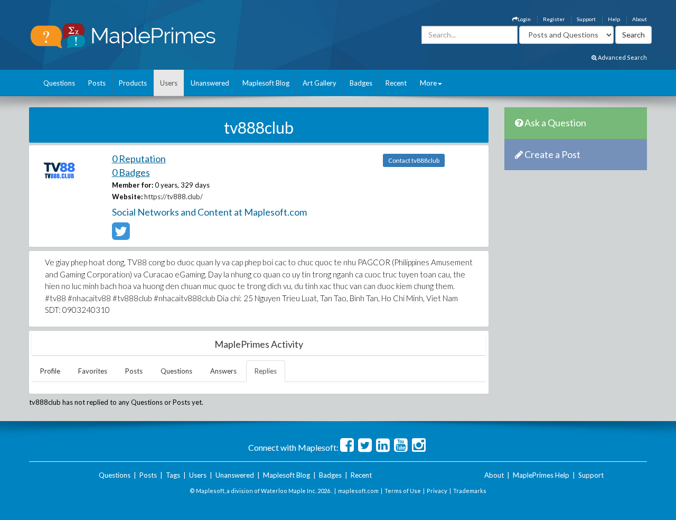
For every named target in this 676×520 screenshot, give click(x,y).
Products (133, 83)
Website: (127, 196)
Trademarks (469, 490)
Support (586, 19)
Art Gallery (319, 83)
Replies (266, 371)
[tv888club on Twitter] (120, 235)
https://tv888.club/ (173, 196)
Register (554, 19)
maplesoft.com (358, 490)
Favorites (92, 371)
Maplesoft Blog (265, 83)
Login (524, 19)
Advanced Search (622, 57)
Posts (97, 83)
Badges (361, 83)
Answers (223, 371)
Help (614, 19)
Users (168, 83)
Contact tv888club (413, 160)
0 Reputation (139, 158)
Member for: (132, 185)
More (428, 83)
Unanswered (210, 83)
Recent (396, 83)
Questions (59, 83)
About (639, 19)
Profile (50, 371)
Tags (173, 475)
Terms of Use (402, 490)
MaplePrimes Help (541, 475)
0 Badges (131, 172)
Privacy (437, 490)
